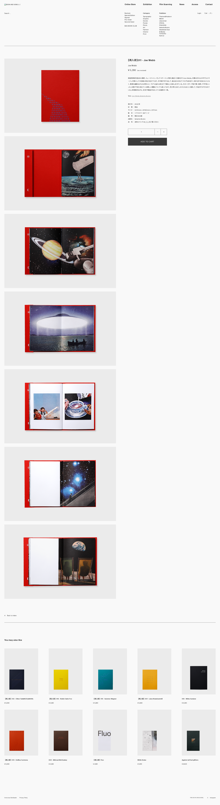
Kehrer (161, 36)
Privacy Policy (23, 797)
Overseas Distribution (10, 797)
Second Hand (129, 22)
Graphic (146, 19)
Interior (145, 32)
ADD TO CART (147, 142)
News (181, 4)
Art (144, 27)
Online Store (130, 4)
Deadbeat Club (164, 30)
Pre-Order (128, 20)
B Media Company (162, 33)
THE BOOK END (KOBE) (196, 797)
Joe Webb (135, 96)
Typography (147, 16)
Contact (209, 4)
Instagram (213, 797)
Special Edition (130, 15)
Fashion (146, 30)
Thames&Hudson (165, 16)
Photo (145, 25)
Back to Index (12, 615)
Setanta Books (164, 27)
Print (144, 34)
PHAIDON (162, 25)
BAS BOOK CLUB (131, 26)
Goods (145, 21)
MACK (161, 19)
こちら (147, 122)
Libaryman (163, 21)
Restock (127, 13)
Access (195, 4)
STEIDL (161, 23)
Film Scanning (165, 4)
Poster (145, 23)
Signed (127, 18)
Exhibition (147, 4)
